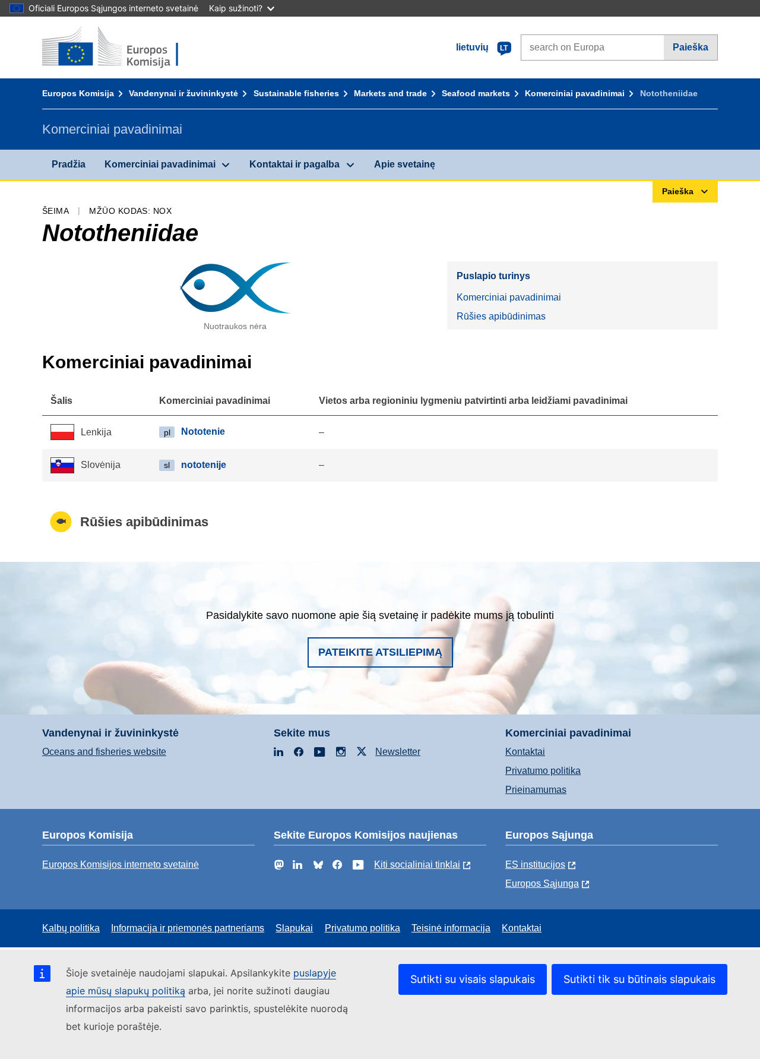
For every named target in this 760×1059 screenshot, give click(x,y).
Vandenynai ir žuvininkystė (183, 93)
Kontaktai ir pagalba (294, 164)
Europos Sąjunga (542, 883)
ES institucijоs (535, 864)
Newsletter (397, 752)
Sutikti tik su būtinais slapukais (639, 979)
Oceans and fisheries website (104, 752)
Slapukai (294, 928)
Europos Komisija (78, 93)
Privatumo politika (543, 771)
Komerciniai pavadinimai (575, 93)
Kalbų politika (71, 928)
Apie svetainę (404, 164)
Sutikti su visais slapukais (472, 979)
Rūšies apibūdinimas (501, 316)
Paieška (690, 47)
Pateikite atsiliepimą (380, 652)
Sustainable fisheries (296, 93)
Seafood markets (476, 93)
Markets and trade (390, 93)
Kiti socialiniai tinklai (417, 864)
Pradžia (69, 164)
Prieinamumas (535, 790)
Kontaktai (525, 752)
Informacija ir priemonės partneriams (187, 928)
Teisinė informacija (450, 928)
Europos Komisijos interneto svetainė (120, 864)
